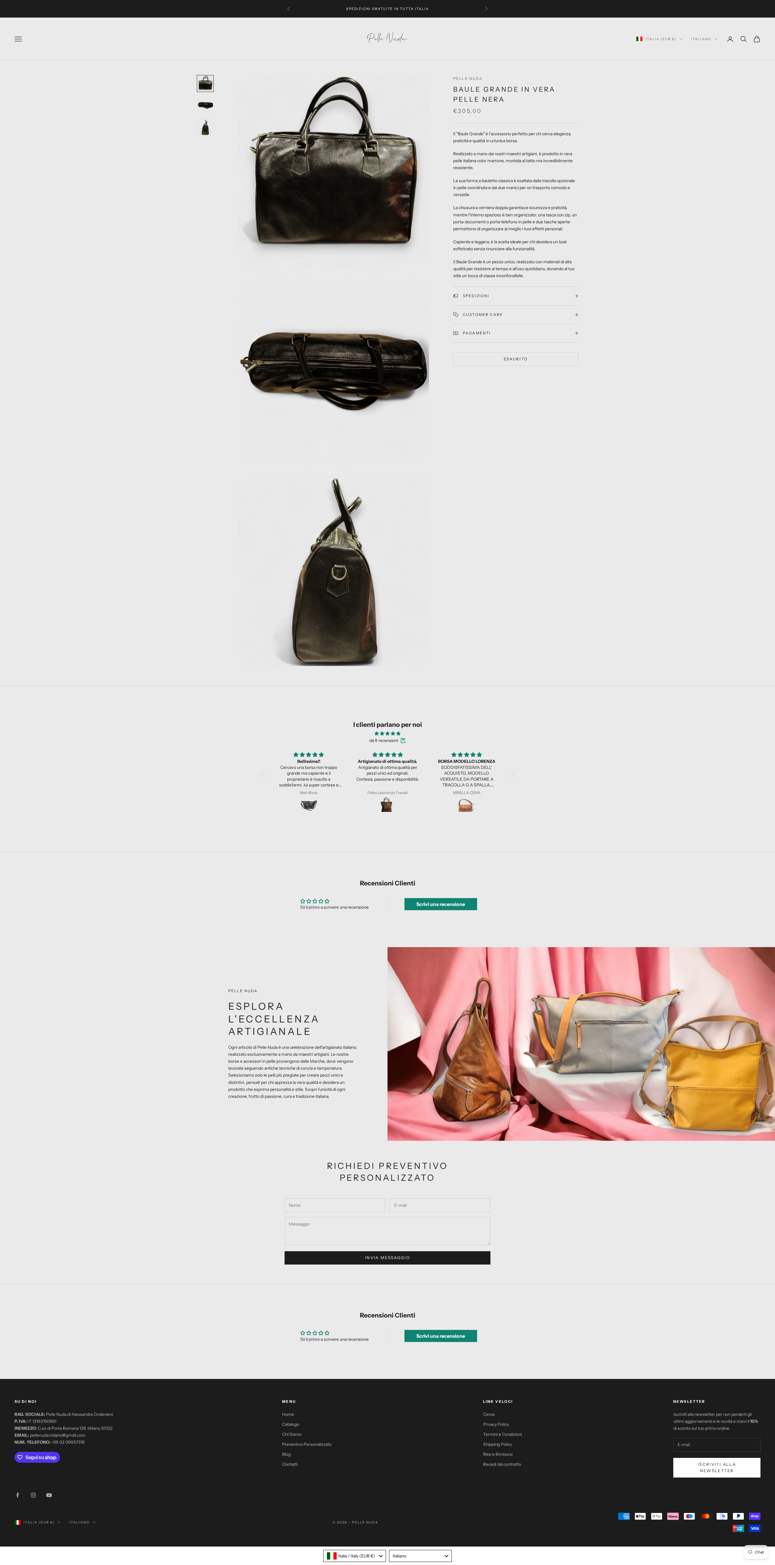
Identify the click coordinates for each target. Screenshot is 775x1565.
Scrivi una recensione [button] (440, 904)
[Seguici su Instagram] (33, 1495)
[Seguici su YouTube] (49, 1495)
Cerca (488, 1414)
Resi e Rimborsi (498, 1454)
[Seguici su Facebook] (18, 1495)
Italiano (701, 39)
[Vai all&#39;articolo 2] (205, 105)
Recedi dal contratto (502, 1464)
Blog (286, 1454)
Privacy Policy (496, 1424)
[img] (387, 733)
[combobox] (354, 1556)
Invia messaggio (387, 1257)
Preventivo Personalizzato (306, 1444)
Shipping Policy (497, 1444)
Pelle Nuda (468, 78)
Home (288, 1414)
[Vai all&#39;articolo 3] (205, 127)
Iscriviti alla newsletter (717, 1467)
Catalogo (290, 1424)
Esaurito (516, 358)
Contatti (290, 1464)
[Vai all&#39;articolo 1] (205, 83)
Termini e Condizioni (502, 1434)
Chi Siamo (292, 1434)
